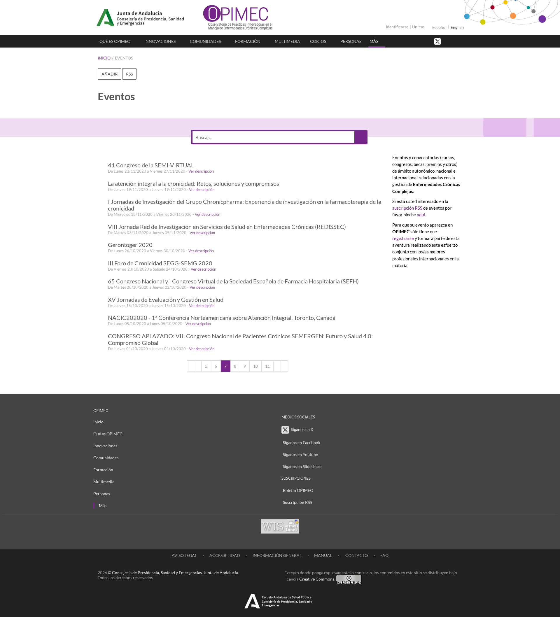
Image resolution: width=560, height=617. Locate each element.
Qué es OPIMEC (114, 41)
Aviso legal (184, 555)
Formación (247, 41)
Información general (277, 555)
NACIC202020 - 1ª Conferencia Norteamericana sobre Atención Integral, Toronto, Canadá (221, 317)
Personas (350, 41)
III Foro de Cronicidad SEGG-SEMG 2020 (160, 263)
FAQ (384, 555)
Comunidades (205, 41)
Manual (323, 555)
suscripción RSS (407, 208)
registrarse (403, 238)
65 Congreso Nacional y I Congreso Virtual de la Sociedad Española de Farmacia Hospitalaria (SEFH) (233, 281)
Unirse (418, 26)
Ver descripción (201, 171)
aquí (421, 214)
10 (255, 366)
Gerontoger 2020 (130, 244)
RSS (129, 73)
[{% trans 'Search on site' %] (459, 41)
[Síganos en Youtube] (453, 41)
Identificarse (397, 26)
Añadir (110, 73)
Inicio (104, 57)
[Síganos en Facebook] (448, 41)
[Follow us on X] (438, 41)
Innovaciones (160, 41)
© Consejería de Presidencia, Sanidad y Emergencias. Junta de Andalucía (173, 572)
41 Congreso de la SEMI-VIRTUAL (151, 165)
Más (374, 41)
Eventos (124, 57)
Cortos (318, 41)
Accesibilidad (224, 555)
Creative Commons (316, 578)
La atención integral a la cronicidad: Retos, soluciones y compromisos (193, 183)
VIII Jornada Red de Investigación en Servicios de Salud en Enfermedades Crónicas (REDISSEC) (227, 226)
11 (267, 366)
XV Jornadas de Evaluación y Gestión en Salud (165, 299)
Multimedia (287, 41)
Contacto (356, 555)
